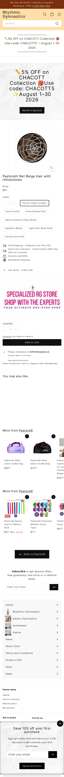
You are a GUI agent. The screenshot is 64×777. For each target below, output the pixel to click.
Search (6, 695)
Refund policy (10, 703)
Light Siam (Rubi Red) (41, 228)
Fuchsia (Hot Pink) (14, 236)
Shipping (7, 336)
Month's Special (32, 110)
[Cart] (52, 14)
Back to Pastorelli (34, 554)
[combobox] (32, 23)
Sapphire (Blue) (13, 228)
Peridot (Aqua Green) (34, 202)
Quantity (8, 323)
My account (9, 707)
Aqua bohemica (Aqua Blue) (20, 219)
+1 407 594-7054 (41, 5)
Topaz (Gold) (12, 211)
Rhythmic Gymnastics (14, 14)
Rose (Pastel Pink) (36, 211)
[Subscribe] (52, 754)
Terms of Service (11, 699)
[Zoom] (51, 167)
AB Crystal (11, 203)
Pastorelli (26, 430)
